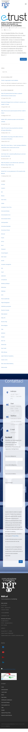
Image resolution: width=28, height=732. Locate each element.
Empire (2, 237)
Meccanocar (3, 287)
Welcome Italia (4, 367)
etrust (2, 30)
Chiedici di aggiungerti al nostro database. (9, 80)
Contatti (3, 710)
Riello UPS (3, 317)
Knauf (2, 272)
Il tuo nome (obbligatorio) (10, 456)
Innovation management (6, 264)
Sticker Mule (3, 344)
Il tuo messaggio (9, 482)
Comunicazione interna (5, 218)
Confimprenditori (4, 222)
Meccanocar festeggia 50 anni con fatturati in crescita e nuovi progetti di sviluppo (13, 103)
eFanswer (3, 234)
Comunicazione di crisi (5, 214)
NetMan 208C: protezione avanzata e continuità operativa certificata (12, 120)
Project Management (5, 302)
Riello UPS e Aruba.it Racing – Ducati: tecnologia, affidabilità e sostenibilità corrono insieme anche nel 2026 (13, 146)
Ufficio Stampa (4, 352)
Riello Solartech (4, 314)
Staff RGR (13, 27)
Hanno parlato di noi (5, 705)
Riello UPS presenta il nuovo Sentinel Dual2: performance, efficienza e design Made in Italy (12, 163)
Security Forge (4, 321)
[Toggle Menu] (26, 4)
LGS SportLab (4, 279)
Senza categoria (4, 325)
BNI (2, 192)
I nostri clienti (4, 692)
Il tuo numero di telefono (10, 473)
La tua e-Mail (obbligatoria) (11, 465)
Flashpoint (3, 249)
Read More (23, 59)
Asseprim (3, 188)
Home (2, 687)
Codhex (2, 203)
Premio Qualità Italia (5, 298)
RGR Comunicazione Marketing (8, 724)
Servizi (2, 694)
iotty (2, 268)
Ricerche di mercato (5, 310)
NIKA (2, 295)
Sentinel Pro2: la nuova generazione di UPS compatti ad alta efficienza (13, 172)
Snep (2, 329)
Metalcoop (3, 291)
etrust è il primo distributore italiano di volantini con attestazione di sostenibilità (11, 24)
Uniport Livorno (4, 359)
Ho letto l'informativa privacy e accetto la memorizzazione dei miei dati (13, 540)
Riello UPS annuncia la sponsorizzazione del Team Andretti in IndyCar (13, 112)
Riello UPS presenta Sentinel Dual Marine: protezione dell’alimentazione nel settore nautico (11, 94)
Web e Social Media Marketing (7, 363)
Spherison (3, 333)
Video (2, 707)
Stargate (3, 336)
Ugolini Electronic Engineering (7, 356)
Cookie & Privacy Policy (6, 712)
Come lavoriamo (4, 689)
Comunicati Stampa (22, 27)
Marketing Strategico (5, 283)
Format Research (4, 253)
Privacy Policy (15, 535)
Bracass (2, 195)
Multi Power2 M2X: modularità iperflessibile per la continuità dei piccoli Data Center (13, 155)
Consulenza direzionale (5, 226)
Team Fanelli (3, 348)
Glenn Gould (3, 256)
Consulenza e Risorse (5, 230)
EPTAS (2, 241)
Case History (3, 199)
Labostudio (3, 275)
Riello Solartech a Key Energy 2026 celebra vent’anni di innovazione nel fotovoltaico (12, 137)
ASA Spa (3, 184)
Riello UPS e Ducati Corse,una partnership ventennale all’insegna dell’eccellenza (11, 129)
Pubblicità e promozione (6, 306)
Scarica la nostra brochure (6, 715)
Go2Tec (2, 260)
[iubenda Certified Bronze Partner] (8, 669)
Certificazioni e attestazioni (6, 699)
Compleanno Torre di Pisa (6, 207)
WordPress (8, 726)
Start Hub (3, 340)
